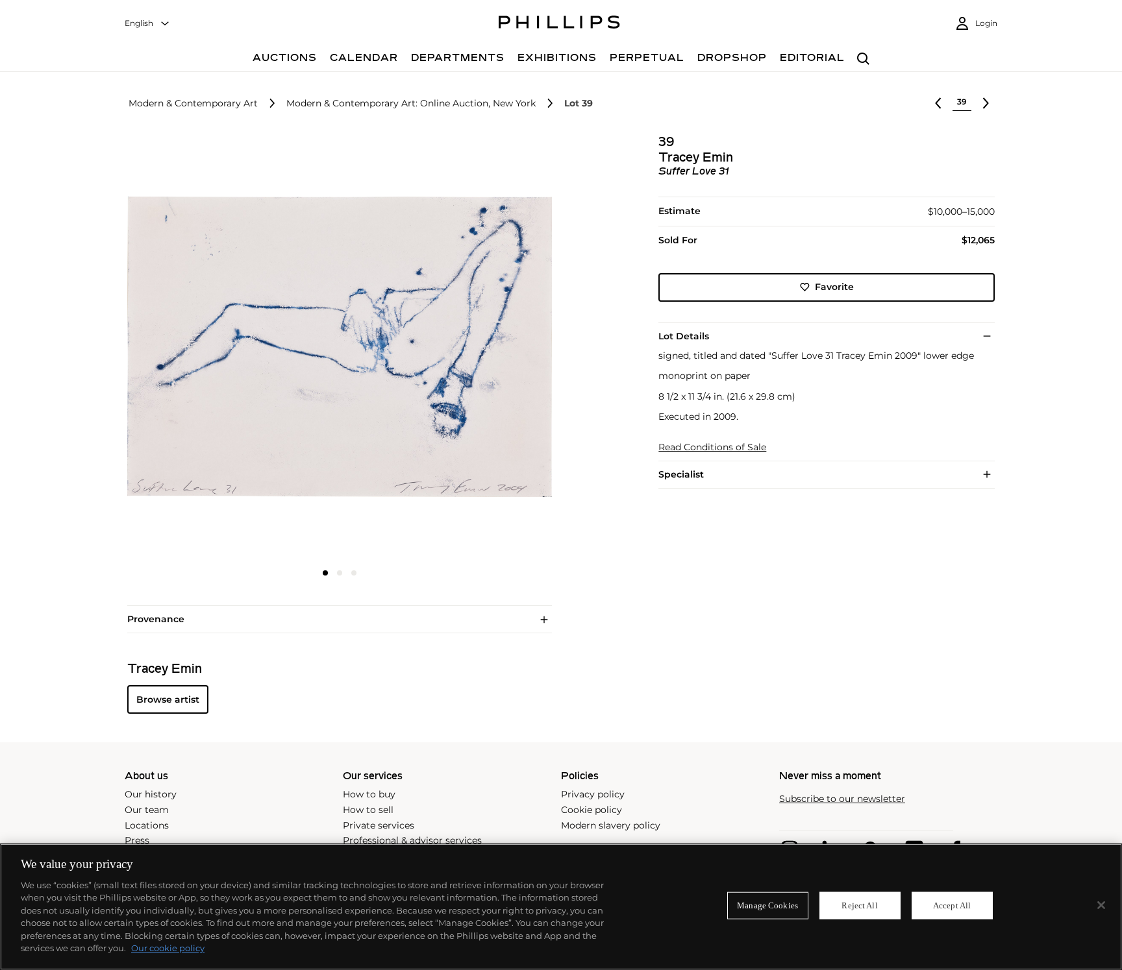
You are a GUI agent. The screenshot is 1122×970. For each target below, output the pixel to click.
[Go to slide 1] (325, 573)
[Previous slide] (198, 348)
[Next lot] (986, 103)
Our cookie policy (168, 948)
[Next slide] (481, 348)
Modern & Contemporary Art (193, 103)
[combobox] (147, 23)
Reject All (859, 905)
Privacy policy (593, 794)
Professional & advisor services (412, 840)
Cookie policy (591, 810)
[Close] (1101, 905)
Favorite (834, 287)
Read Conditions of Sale (712, 447)
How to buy (369, 794)
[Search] (863, 59)
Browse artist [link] (167, 699)
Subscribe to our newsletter (842, 799)
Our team (147, 810)
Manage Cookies (767, 905)
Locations (147, 825)
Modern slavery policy (610, 825)
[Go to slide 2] (339, 573)
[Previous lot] (938, 103)
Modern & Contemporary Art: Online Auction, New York (411, 103)
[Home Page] (559, 24)
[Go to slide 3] (354, 573)
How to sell (368, 810)
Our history (151, 794)
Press (137, 840)
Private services (378, 825)
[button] (335, 347)
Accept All (952, 905)
